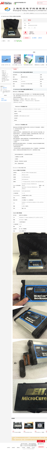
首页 (24, 13)
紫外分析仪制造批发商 (32, 443)
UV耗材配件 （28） (5, 75)
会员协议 (33, 447)
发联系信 (26, 37)
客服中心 (18, 447)
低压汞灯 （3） (4, 70)
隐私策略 (28, 447)
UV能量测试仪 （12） (5, 73)
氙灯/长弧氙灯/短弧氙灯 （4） (6, 79)
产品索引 (2, 98)
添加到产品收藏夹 (4, 100)
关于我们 (8, 447)
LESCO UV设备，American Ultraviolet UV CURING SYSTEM (21, 64)
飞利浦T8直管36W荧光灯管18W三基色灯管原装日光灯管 (32, 64)
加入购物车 (34, 37)
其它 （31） (4, 81)
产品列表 (27, 13)
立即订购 (40, 37)
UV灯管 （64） (4, 72)
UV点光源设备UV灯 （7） (6, 76)
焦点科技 (29, 448)
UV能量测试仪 (31, 13)
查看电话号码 (5, 87)
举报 (8, 40)
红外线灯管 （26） (5, 78)
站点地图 (23, 447)
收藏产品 (3, 40)
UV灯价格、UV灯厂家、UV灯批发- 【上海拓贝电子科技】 (10, 64)
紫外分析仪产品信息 (24, 443)
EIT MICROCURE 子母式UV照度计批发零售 (29, 444)
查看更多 (5, 95)
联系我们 (13, 447)
